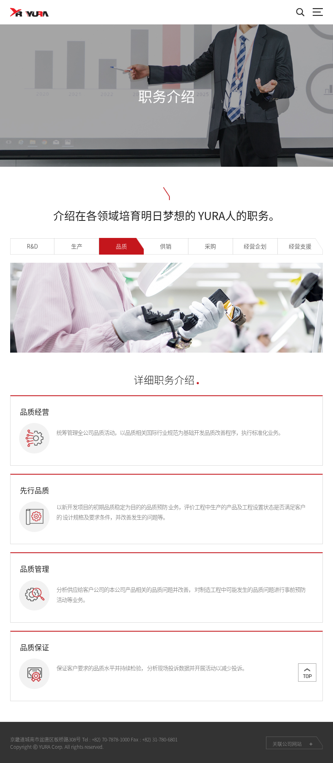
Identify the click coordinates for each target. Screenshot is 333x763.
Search (300, 12)
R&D (32, 246)
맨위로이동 (307, 672)
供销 (165, 246)
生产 (76, 246)
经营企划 (255, 246)
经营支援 (300, 246)
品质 (121, 246)
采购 (210, 246)
